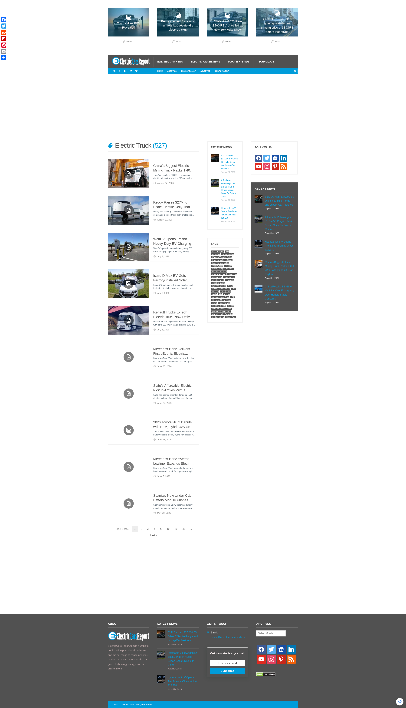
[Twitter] (136, 71)
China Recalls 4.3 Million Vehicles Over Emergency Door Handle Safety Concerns (279, 292)
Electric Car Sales (220, 263)
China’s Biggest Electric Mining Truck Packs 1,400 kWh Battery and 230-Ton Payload (172, 168)
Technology (265, 61)
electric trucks (218, 283)
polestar (216, 311)
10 (168, 529)
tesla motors (218, 317)
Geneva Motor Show (221, 300)
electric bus (230, 277)
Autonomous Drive (220, 297)
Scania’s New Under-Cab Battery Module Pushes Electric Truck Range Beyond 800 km (172, 498)
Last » (153, 535)
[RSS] (114, 71)
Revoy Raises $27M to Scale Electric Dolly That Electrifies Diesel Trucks (171, 204)
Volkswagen (217, 266)
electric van (225, 303)
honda (231, 306)
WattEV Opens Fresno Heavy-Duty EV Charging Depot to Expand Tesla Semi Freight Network (172, 241)
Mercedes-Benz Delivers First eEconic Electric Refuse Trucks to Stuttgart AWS (172, 351)
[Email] (4, 51)
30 (184, 529)
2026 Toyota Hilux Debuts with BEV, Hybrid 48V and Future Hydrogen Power (172, 424)
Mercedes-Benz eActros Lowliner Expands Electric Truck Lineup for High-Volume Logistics (172, 461)
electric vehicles (219, 271)
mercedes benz (219, 274)
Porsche (228, 314)
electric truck (218, 280)
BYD (214, 289)
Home (160, 71)
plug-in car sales (226, 269)
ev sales (216, 254)
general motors (219, 306)
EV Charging (218, 251)
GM (233, 297)
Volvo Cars (231, 317)
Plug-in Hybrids (238, 61)
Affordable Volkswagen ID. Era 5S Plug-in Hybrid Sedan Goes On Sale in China (228, 188)
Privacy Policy (188, 71)
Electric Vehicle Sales (222, 260)
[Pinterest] (4, 45)
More (129, 41)
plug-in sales (228, 254)
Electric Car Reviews (205, 61)
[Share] (4, 58)
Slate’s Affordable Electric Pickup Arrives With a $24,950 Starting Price (172, 388)
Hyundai (230, 280)
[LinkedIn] (131, 71)
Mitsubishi (226, 311)
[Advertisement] (203, 107)
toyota (227, 294)
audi (224, 291)
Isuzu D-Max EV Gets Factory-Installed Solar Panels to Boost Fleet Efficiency (170, 278)
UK (227, 251)
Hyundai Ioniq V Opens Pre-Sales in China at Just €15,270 (229, 213)
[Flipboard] (4, 39)
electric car (217, 314)
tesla (214, 294)
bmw (214, 269)
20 (176, 529)
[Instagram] (125, 71)
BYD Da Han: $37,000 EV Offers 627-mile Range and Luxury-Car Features (229, 162)
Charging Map (222, 71)
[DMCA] (265, 675)
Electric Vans (218, 309)
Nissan (229, 266)
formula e (233, 274)
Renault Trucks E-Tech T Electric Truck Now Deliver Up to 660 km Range (173, 314)
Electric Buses (219, 286)
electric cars (224, 289)
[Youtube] (142, 71)
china (214, 303)
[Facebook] (120, 71)
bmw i (229, 309)
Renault (215, 291)
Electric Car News (170, 61)
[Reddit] (4, 32)
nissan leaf (217, 277)
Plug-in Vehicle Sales (222, 257)
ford (234, 289)
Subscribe (227, 670)
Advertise (205, 71)
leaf (229, 291)
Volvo (230, 286)
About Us (172, 71)
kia (220, 294)
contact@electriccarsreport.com (228, 637)
